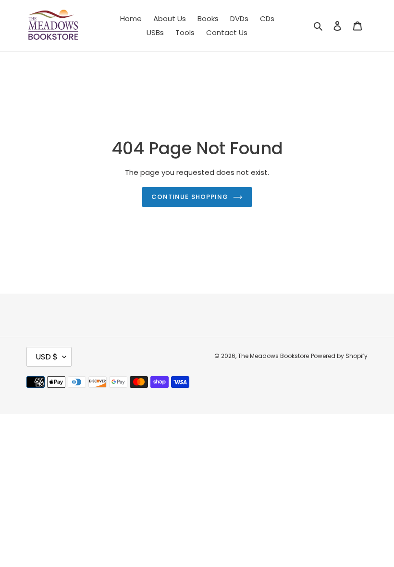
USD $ (47, 356)
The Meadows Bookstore (273, 356)
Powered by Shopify (339, 356)
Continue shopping (189, 196)
